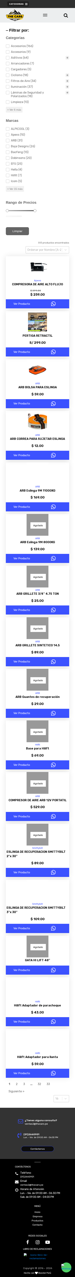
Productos (37, 1220)
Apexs (37, 280)
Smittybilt (37, 848)
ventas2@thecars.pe (31, 1184)
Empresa (37, 1216)
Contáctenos (37, 1149)
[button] (66, 1267)
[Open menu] (45, 15)
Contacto (37, 1224)
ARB (37, 383)
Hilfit (37, 744)
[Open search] (65, 15)
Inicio (37, 1212)
